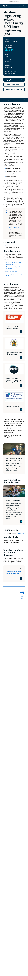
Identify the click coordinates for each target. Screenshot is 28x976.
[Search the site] (18, 6)
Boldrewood (20, 533)
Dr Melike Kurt (7, 246)
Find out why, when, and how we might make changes (15, 227)
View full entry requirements (9, 49)
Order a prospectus (13, 84)
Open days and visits (13, 89)
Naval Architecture (11, 271)
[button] (14, 100)
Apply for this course (13, 80)
